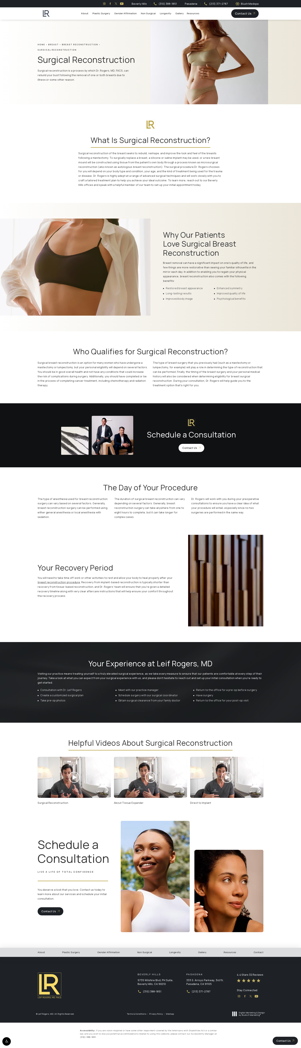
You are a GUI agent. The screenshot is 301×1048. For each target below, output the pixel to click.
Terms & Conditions (136, 1014)
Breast (53, 44)
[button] (6, 1041)
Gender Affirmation (125, 13)
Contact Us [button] (283, 1041)
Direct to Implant (200, 803)
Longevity (165, 13)
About (84, 13)
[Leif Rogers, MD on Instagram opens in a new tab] (104, 4)
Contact (259, 952)
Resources (193, 13)
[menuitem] (104, 4)
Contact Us (243, 13)
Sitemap (170, 1014)
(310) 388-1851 (88, 1037)
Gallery (179, 13)
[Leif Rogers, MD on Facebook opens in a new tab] (110, 4)
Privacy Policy (156, 1014)
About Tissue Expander (129, 803)
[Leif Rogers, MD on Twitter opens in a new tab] (116, 4)
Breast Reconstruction (80, 44)
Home (41, 44)
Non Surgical (148, 13)
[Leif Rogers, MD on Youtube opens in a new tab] (122, 4)
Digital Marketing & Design (252, 1014)
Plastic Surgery (101, 13)
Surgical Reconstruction (57, 50)
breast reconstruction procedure (59, 582)
